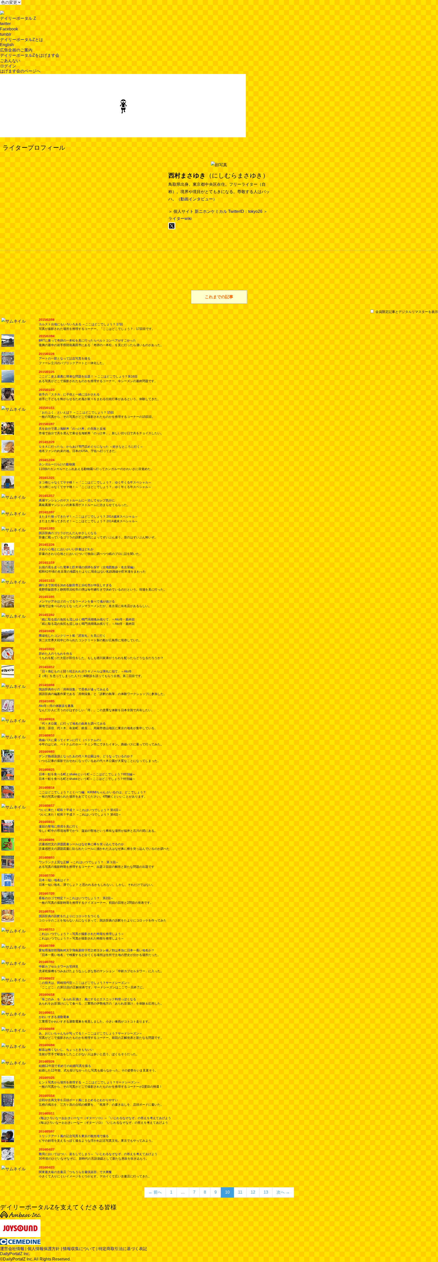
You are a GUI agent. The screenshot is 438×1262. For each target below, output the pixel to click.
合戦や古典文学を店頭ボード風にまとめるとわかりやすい (78, 1100)
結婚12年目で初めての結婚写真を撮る (65, 1066)
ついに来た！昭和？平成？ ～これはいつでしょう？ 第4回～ (80, 810)
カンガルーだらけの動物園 (57, 464)
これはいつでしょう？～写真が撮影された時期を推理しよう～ (81, 934)
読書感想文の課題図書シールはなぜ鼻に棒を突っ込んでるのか (81, 844)
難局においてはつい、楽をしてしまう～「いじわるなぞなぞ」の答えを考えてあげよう (98, 1154)
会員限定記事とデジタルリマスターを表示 (406, 312)
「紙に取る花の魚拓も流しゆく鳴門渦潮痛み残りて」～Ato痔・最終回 (87, 619)
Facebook (9, 29)
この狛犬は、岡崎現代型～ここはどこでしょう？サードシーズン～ (84, 983)
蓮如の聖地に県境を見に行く (58, 826)
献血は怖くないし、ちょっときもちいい (66, 1049)
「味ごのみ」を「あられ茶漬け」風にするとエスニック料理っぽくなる (87, 999)
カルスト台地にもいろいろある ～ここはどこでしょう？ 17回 (81, 324)
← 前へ (155, 1192)
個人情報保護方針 (43, 1249)
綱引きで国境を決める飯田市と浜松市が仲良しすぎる (75, 585)
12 (253, 1192)
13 (266, 1192)
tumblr (5, 34)
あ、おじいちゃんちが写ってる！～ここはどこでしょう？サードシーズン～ (90, 1033)
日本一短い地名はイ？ (54, 880)
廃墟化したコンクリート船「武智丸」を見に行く (72, 635)
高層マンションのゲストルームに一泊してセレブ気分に (77, 500)
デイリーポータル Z (18, 18)
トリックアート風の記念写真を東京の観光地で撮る (74, 1136)
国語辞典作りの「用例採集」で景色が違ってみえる (74, 689)
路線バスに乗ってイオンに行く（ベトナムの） (71, 740)
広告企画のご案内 (16, 50)
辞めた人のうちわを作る (55, 653)
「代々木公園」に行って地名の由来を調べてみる (72, 723)
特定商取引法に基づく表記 (122, 1249)
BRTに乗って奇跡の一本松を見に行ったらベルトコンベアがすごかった (87, 340)
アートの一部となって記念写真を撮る (64, 358)
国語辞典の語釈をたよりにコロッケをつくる (69, 916)
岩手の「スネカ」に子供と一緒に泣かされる (69, 394)
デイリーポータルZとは (21, 39)
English (7, 45)
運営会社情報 (12, 1249)
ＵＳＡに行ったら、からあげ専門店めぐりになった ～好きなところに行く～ (91, 446)
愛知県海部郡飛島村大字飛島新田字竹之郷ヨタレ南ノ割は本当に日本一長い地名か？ (96, 950)
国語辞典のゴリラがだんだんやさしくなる (68, 533)
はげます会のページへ (20, 71)
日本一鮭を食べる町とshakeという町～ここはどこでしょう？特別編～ (87, 774)
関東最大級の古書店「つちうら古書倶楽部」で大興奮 (75, 1172)
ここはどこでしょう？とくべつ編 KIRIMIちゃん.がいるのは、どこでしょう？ (92, 792)
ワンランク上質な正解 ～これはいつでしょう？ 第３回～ (79, 862)
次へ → (283, 1192)
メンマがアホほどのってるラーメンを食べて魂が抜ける (77, 601)
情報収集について (79, 1249)
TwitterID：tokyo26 (245, 211)
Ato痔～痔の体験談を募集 (56, 706)
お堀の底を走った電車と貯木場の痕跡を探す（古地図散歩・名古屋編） (87, 567)
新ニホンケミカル (211, 211)
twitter (5, 24)
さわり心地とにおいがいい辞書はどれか (66, 549)
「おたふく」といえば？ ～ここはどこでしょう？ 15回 (76, 412)
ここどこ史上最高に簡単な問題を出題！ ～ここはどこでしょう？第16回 (88, 376)
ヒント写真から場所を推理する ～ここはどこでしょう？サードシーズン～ (89, 1082)
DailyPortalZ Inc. (15, 1254)
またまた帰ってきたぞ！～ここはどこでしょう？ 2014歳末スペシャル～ (88, 516)
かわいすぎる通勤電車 (54, 1017)
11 (240, 1192)
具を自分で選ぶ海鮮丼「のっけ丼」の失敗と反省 (72, 428)
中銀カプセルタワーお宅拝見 (58, 966)
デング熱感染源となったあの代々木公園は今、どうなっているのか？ (86, 756)
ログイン (8, 66)
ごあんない (10, 61)
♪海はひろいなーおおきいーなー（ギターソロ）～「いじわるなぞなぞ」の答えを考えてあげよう (105, 1118)
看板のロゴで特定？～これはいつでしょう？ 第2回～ (76, 898)
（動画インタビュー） (196, 199)
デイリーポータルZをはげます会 (29, 55)
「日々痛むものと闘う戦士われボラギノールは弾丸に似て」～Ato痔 (85, 671)
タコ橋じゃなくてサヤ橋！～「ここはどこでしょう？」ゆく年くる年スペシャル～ (95, 482)
